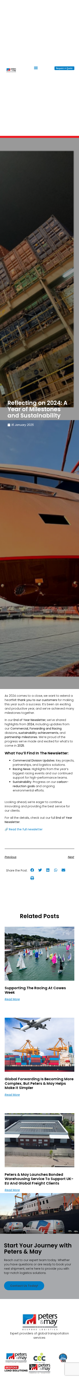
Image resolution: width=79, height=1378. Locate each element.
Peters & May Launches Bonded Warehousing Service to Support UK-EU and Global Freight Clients (39, 1179)
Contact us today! (24, 1286)
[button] (36, 68)
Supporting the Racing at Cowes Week (35, 990)
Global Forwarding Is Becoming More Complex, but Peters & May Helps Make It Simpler (39, 1083)
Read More (12, 999)
